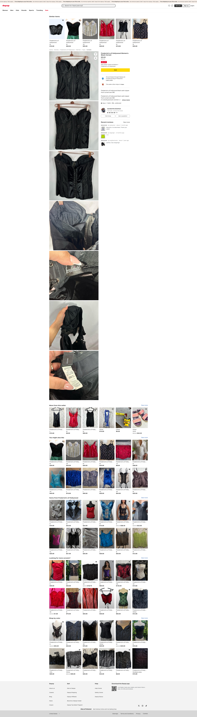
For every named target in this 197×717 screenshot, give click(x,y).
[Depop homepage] (5, 6)
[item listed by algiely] (90, 538)
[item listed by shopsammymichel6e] (123, 478)
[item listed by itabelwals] (57, 658)
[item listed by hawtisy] (140, 598)
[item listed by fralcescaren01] (90, 478)
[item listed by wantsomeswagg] (73, 570)
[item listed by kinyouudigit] (57, 570)
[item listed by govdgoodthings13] (90, 450)
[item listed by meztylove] (123, 630)
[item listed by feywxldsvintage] (123, 510)
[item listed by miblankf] (90, 510)
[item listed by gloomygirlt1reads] (73, 510)
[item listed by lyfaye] (73, 478)
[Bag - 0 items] (172, 6)
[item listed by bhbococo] (107, 570)
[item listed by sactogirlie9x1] (90, 570)
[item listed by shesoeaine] (107, 510)
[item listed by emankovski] (123, 658)
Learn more (109, 80)
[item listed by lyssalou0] (140, 478)
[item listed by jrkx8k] (140, 658)
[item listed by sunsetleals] (90, 630)
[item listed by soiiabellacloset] (73, 630)
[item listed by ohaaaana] (73, 598)
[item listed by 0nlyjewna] (140, 570)
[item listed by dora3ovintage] (140, 450)
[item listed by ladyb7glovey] (140, 510)
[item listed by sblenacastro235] (123, 538)
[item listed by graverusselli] (90, 658)
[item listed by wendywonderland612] (57, 538)
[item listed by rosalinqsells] (73, 450)
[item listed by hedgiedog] (123, 598)
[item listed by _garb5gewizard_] (90, 598)
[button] (118, 112)
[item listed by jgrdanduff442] (140, 538)
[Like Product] (63, 20)
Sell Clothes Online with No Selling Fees (105, 709)
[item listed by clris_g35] (107, 658)
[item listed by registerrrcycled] (107, 450)
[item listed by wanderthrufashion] (57, 417)
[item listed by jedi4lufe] (123, 450)
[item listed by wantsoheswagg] (140, 630)
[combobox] (88, 5)
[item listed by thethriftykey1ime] (57, 630)
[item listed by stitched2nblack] (73, 538)
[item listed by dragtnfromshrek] (57, 598)
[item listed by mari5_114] (57, 450)
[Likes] (169, 6)
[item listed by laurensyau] (123, 570)
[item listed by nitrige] (107, 598)
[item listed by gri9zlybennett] (57, 478)
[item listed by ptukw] (73, 658)
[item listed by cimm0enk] (107, 478)
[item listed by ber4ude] (107, 538)
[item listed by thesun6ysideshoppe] (107, 630)
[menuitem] (5, 10)
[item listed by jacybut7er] (57, 510)
